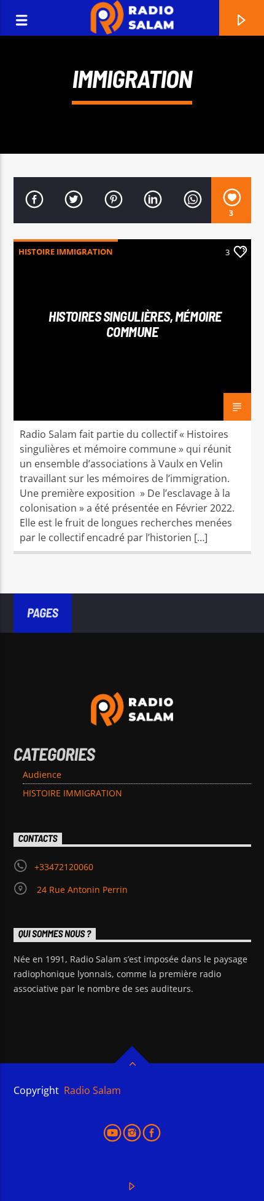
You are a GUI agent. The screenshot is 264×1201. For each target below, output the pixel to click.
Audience (42, 774)
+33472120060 (63, 867)
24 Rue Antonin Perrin (81, 889)
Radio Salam (91, 1090)
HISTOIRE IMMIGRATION (65, 251)
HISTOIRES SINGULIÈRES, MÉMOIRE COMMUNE (135, 323)
